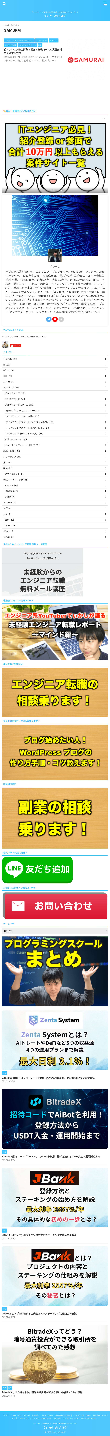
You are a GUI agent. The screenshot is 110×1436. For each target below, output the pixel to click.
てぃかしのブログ (55, 15)
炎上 (49, 57)
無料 (26, 60)
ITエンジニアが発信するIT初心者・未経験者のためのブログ (55, 1423)
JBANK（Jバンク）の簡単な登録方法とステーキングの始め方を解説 (39, 1235)
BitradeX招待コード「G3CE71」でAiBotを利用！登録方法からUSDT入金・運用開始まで (51, 1156)
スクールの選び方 (24, 1418)
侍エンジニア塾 (36, 60)
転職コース (50, 60)
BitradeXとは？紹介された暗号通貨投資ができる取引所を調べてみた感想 (42, 1392)
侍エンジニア (28, 57)
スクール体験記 (47, 1416)
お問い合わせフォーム (89, 1418)
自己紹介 (57, 1418)
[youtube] (55, 319)
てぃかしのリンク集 (70, 1418)
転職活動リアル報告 (63, 1416)
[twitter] (49, 319)
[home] (61, 319)
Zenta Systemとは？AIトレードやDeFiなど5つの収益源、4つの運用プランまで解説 (48, 1077)
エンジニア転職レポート (42, 1418)
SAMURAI (40, 57)
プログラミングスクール (82, 1416)
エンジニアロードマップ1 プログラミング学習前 (21, 1416)
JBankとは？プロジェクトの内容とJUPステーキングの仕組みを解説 (39, 1313)
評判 (20, 60)
